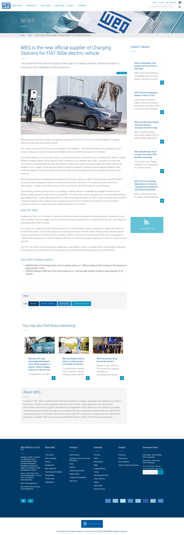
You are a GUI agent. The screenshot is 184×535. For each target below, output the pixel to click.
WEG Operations (50, 468)
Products (31, 6)
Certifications (49, 482)
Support (82, 6)
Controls (72, 467)
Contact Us (122, 455)
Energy (96, 472)
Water (96, 465)
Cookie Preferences (94, 524)
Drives (71, 464)
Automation (64, 303)
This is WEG (49, 455)
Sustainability (49, 475)
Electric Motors (74, 455)
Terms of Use (90, 531)
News (154, 2)
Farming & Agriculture (101, 475)
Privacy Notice (62, 531)
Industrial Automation (76, 471)
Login (174, 2)
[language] (180, 2)
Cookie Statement (76, 531)
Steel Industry (98, 462)
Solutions (45, 6)
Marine (96, 458)
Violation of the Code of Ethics (128, 465)
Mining (96, 482)
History (47, 462)
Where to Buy (122, 458)
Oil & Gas (97, 455)
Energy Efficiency (99, 468)
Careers (161, 2)
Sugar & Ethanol (99, 479)
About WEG (17, 6)
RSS (99, 531)
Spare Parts (73, 481)
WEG (5, 5)
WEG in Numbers (50, 458)
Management (49, 465)
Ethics (70, 6)
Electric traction (48, 303)
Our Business (49, 479)
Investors (60, 6)
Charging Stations (81, 303)
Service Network (123, 462)
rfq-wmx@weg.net (27, 489)
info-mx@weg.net (31, 483)
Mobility (33, 303)
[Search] (179, 7)
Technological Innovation (53, 472)
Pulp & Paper (98, 485)
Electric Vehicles (99, 489)
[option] (40, 356)
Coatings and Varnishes (77, 477)
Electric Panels (74, 474)
